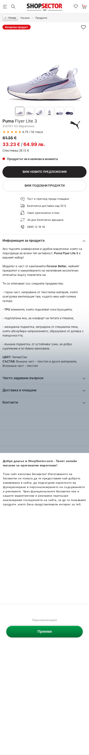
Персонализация (44, 620)
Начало (25, 17)
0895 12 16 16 (36, 226)
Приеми (44, 631)
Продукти (41, 17)
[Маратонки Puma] (75, 125)
